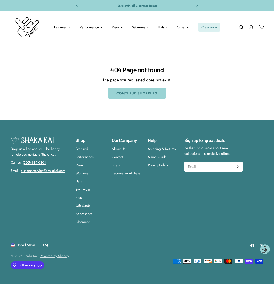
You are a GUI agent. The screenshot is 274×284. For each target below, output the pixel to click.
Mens (79, 165)
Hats (79, 181)
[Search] (241, 27)
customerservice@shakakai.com (43, 170)
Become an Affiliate (126, 173)
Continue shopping (136, 93)
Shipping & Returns (162, 148)
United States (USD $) (32, 245)
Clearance (83, 221)
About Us (118, 148)
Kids (79, 197)
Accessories (84, 213)
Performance (85, 157)
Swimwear (83, 189)
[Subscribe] (237, 166)
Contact (117, 157)
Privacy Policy (158, 165)
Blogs (116, 165)
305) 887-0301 (35, 162)
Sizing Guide (157, 157)
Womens (82, 173)
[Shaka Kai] (27, 27)
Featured (82, 148)
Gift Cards (83, 205)
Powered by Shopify (54, 255)
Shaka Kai (31, 255)
